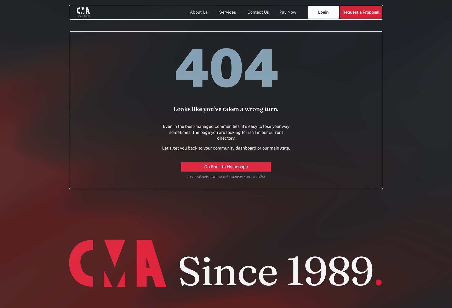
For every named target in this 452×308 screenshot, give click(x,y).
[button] (361, 12)
